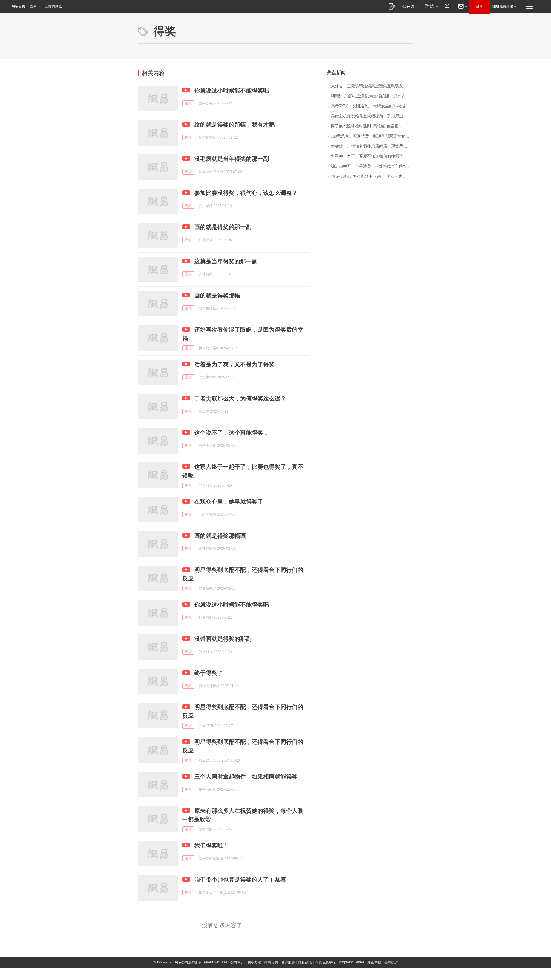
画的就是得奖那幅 (217, 295)
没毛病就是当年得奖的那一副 (231, 159)
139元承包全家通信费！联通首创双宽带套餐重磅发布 (372, 136)
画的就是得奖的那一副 (223, 227)
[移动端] (392, 6)
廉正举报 (374, 962)
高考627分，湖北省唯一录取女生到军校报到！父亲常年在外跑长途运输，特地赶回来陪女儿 (372, 106)
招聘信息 (271, 962)
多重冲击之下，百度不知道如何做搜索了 (367, 156)
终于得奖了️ (208, 673)
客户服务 (288, 962)
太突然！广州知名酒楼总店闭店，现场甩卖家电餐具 (372, 146)
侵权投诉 (391, 962)
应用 (33, 6)
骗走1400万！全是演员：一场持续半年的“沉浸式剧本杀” (372, 166)
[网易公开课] (410, 6)
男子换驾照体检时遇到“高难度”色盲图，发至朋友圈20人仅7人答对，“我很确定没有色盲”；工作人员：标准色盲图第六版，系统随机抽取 (372, 126)
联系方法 (254, 962)
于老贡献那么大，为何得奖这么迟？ (240, 398)
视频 (188, 103)
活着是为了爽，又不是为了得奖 (234, 364)
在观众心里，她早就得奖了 (228, 501)
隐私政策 (305, 962)
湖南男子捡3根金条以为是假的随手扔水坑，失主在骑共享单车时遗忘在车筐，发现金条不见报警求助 (372, 96)
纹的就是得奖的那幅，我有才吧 (234, 124)
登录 (479, 6)
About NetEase (215, 962)
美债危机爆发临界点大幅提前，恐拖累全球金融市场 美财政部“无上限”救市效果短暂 (372, 116)
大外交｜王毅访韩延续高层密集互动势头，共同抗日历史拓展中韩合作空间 (372, 86)
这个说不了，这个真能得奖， (231, 432)
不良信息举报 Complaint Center (339, 962)
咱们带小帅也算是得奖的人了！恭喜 (240, 879)
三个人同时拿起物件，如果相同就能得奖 (246, 776)
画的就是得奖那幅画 (220, 536)
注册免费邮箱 (502, 6)
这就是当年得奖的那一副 (225, 261)
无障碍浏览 (53, 6)
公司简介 (237, 962)
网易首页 (18, 6)
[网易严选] (430, 6)
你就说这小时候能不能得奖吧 (231, 90)
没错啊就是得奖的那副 (223, 639)
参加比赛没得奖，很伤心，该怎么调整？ (246, 193)
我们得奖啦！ (211, 845)
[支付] (448, 6)
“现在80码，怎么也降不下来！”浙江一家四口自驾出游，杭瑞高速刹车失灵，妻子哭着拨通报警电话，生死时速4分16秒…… (372, 176)
